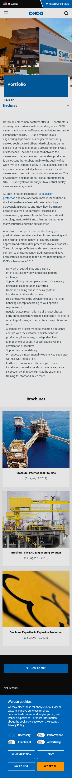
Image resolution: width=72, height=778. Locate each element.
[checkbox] (11, 735)
